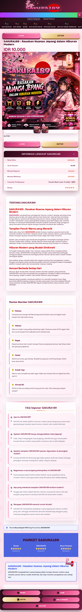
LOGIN (21, 36)
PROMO (23, 593)
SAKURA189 (14, 215)
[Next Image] (78, 91)
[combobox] (38, 15)
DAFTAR (60, 36)
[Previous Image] (4, 91)
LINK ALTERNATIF (62, 600)
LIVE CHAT (42, 606)
